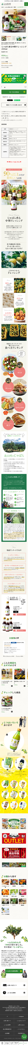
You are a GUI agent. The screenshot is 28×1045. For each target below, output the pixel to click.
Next (24, 21)
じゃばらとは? (11, 1043)
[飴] (14, 793)
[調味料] (23, 793)
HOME (2, 7)
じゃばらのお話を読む (12, 971)
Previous (3, 21)
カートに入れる (24, 1036)
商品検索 (2, 1043)
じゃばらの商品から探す (9, 7)
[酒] (14, 804)
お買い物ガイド (7, 1020)
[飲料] (5, 793)
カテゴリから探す (7, 1043)
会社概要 (6, 1033)
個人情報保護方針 (6, 1029)
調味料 (15, 7)
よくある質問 (6, 1025)
